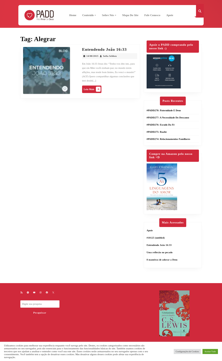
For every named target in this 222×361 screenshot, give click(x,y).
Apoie (169, 15)
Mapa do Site (130, 15)
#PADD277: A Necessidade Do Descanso (168, 117)
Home (72, 15)
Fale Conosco (152, 15)
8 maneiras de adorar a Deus (162, 259)
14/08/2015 (92, 56)
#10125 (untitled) (156, 237)
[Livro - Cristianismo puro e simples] (174, 313)
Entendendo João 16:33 (104, 49)
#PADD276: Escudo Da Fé (161, 124)
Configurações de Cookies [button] (187, 351)
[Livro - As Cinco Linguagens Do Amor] (162, 186)
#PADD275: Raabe (157, 132)
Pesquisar (39, 312)
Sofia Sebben (110, 56)
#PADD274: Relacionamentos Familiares (168, 139)
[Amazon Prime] (164, 71)
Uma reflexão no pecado (160, 252)
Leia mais (92, 90)
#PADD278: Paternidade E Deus (164, 110)
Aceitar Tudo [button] (210, 351)
